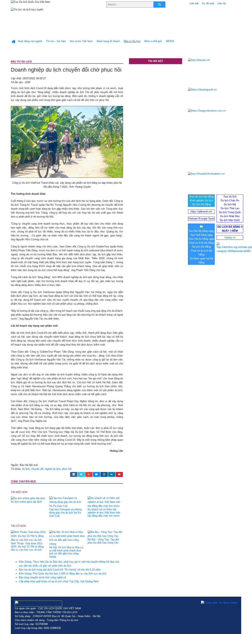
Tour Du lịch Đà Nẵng (201, 196)
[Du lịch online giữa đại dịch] (28, 498)
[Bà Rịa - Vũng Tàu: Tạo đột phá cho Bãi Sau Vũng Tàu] (105, 533)
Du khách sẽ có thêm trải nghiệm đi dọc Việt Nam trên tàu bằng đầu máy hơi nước (104, 512)
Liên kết (194, 3)
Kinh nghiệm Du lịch (201, 200)
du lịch (26, 468)
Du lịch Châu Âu (230, 200)
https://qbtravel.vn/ (201, 211)
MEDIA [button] (170, 41)
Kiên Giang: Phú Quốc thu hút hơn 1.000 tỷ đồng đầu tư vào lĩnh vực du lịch (62, 573)
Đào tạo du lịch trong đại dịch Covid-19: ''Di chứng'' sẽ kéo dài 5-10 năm (59, 569)
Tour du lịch (229, 196)
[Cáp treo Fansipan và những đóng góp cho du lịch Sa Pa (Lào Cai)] (67, 501)
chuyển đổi (37, 468)
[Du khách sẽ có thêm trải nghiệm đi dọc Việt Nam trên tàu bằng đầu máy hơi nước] (105, 501)
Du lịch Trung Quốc (230, 212)
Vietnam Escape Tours (201, 218)
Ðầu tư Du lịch (132, 41)
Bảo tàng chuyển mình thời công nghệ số (42, 577)
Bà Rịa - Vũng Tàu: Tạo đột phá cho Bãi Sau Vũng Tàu (103, 541)
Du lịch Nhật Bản (230, 216)
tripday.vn (229, 237)
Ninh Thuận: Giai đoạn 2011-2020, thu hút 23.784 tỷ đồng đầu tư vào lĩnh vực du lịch (27, 546)
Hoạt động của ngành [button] (30, 41)
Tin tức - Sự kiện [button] (56, 41)
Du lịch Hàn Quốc (230, 220)
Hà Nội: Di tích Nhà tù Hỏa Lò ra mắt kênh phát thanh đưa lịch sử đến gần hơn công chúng (66, 552)
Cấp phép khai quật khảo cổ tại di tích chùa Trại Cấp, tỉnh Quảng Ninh (59, 581)
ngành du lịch (52, 468)
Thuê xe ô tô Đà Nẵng (201, 242)
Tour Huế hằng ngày (201, 234)
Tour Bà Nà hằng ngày (201, 230)
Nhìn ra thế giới (153, 41)
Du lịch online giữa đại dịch (26, 501)
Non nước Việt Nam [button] (81, 41)
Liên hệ (221, 3)
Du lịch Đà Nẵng (201, 204)
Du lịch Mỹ (230, 204)
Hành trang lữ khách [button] (108, 41)
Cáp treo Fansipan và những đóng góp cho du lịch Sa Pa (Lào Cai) (65, 512)
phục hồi (66, 468)
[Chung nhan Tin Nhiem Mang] (219, 603)
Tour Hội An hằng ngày (201, 238)
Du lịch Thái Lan (230, 208)
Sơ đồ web (208, 3)
